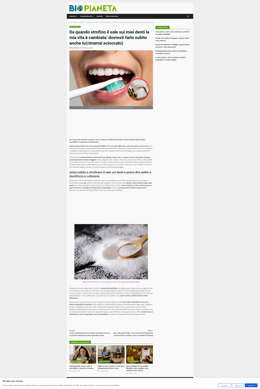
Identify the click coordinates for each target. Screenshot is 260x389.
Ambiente (72, 16)
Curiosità (100, 16)
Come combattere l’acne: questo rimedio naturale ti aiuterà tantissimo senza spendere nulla (89, 333)
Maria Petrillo (75, 48)
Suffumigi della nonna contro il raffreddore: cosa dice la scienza (82, 354)
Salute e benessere (112, 16)
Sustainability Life (86, 16)
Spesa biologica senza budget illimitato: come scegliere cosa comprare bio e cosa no (139, 354)
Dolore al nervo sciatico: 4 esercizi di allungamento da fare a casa (111, 354)
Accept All (251, 386)
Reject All (238, 386)
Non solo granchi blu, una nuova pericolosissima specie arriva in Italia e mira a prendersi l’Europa (133, 333)
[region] (130, 383)
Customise (224, 386)
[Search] (188, 16)
